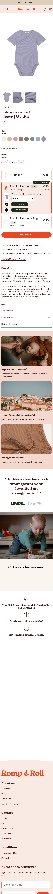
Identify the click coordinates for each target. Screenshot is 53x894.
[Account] (44, 9)
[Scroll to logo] (18, 503)
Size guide (6, 799)
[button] (9, 9)
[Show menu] (3, 9)
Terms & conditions (10, 853)
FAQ (3, 823)
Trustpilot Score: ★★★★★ (13, 259)
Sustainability (7, 311)
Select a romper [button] (19, 204)
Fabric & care (7, 317)
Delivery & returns (9, 324)
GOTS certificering (9, 804)
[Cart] (50, 9)
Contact (5, 818)
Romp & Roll (5, 107)
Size (3, 304)
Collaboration (7, 833)
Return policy (7, 828)
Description (6, 268)
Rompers (5, 794)
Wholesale (6, 838)
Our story (5, 789)
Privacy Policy (7, 858)
